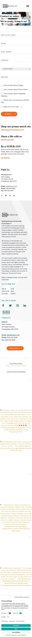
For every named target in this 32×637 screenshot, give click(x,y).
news (12, 291)
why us (4, 289)
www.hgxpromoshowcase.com (12, 130)
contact (13, 293)
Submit (8, 114)
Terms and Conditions (20, 365)
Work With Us (14, 348)
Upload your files (7, 140)
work (12, 289)
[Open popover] (21, 107)
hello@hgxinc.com (11, 186)
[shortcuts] (27, 6)
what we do (5, 291)
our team (5, 293)
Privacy (8, 365)
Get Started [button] (5, 158)
